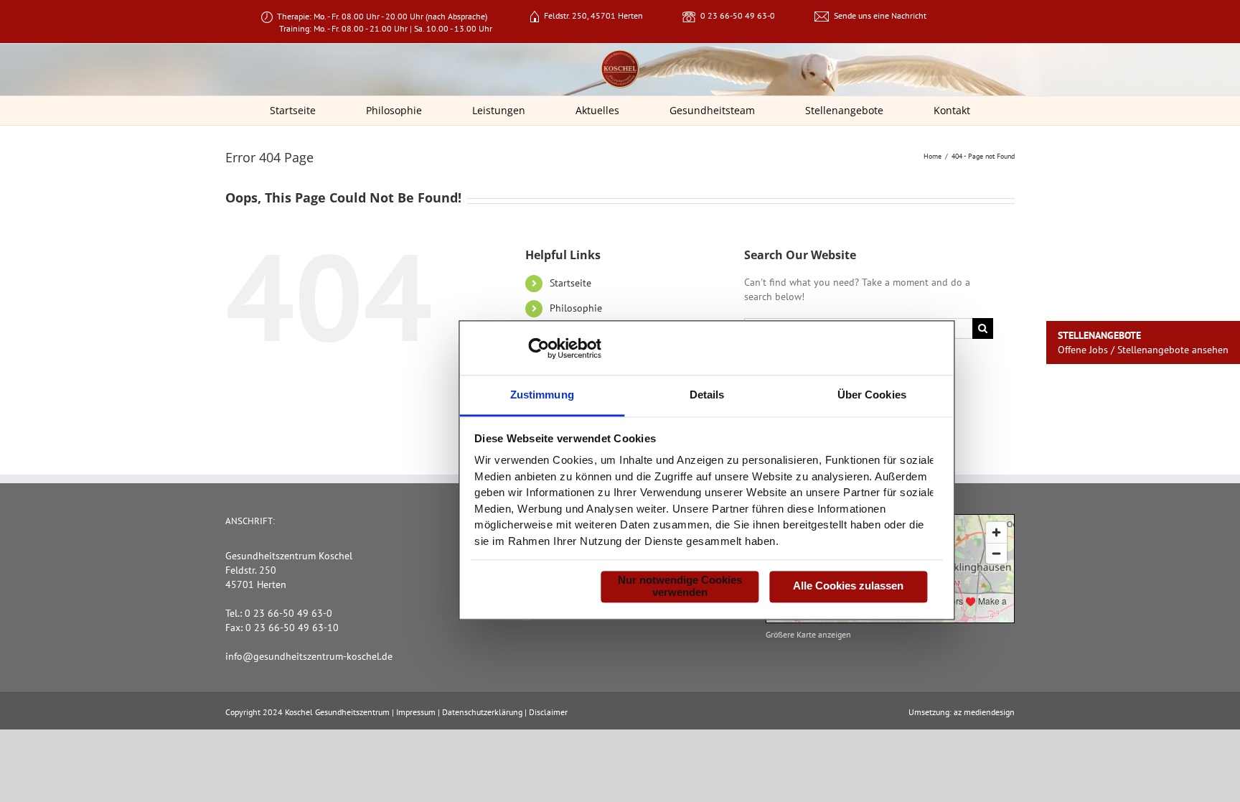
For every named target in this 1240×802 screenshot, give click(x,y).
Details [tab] (707, 394)
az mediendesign (984, 712)
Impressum (416, 712)
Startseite (570, 282)
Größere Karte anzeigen (808, 634)
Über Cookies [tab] (871, 394)
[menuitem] (302, 110)
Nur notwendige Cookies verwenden (680, 586)
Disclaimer (548, 712)
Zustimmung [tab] (542, 394)
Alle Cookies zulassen (848, 586)
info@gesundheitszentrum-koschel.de (309, 656)
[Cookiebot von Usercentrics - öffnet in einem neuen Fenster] (538, 348)
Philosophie (576, 308)
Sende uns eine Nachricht (880, 15)
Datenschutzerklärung (482, 712)
